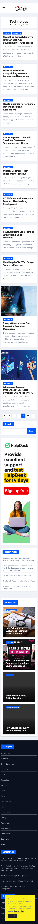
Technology (18, 25)
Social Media (6, 834)
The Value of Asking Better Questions (17, 576)
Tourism (4, 844)
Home (12, 25)
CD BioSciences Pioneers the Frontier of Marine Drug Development (18, 201)
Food (3, 791)
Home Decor (5, 812)
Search (8, 424)
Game (3, 796)
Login (3, 903)
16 (28, 415)
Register (4, 908)
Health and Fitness (13, 707)
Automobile (5, 753)
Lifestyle (4, 818)
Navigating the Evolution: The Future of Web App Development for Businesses (18, 40)
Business (7, 33)
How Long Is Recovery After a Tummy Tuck (19, 581)
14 (19, 415)
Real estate (5, 823)
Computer (5, 769)
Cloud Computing (7, 764)
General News (11, 610)
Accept (12, 916)
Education (5, 780)
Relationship (5, 828)
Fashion (4, 785)
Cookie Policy (19, 911)
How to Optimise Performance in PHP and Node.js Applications (19, 107)
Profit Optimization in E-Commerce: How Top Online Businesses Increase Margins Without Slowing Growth (18, 568)
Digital (3, 775)
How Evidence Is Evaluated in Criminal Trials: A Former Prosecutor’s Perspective (18, 559)
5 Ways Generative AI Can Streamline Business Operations (16, 326)
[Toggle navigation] (3, 8)
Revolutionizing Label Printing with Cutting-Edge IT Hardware (18, 234)
